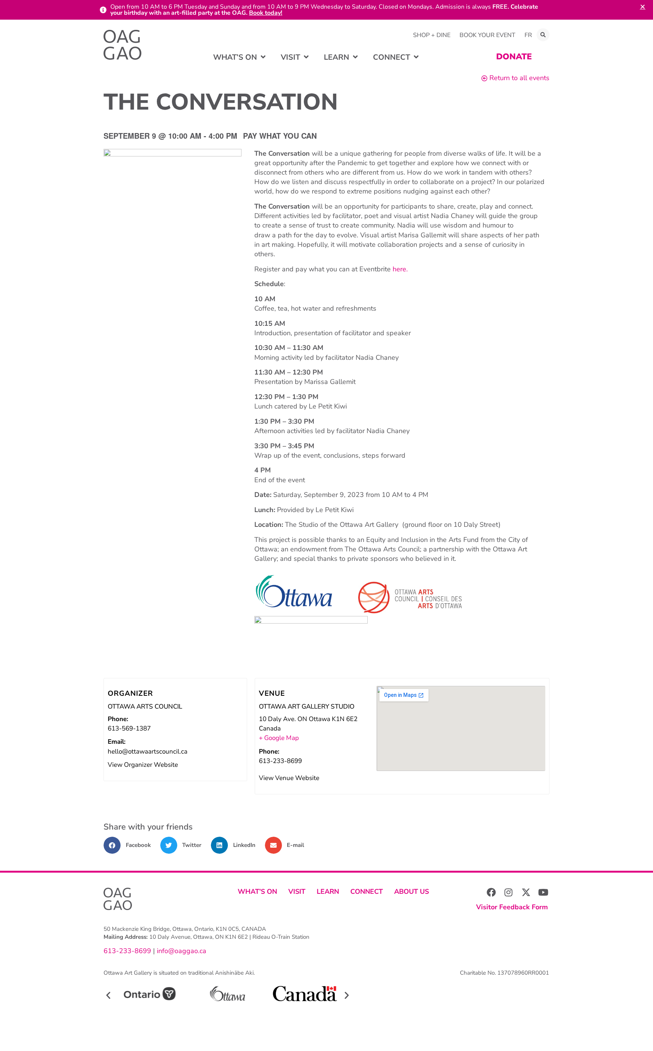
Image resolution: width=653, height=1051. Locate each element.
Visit (296, 891)
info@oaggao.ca (180, 950)
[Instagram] (508, 892)
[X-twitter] (526, 892)
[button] (543, 34)
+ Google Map (279, 738)
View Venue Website (289, 778)
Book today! (265, 13)
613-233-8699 (127, 950)
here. (399, 269)
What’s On (257, 891)
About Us (411, 891)
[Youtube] (543, 892)
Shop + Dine (431, 35)
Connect (366, 891)
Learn (328, 891)
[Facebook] (491, 892)
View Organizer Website (143, 764)
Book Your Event (487, 35)
